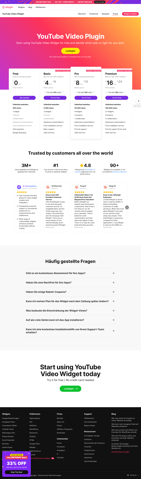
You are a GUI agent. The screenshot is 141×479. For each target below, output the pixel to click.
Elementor (34, 433)
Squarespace (35, 418)
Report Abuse (89, 425)
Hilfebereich (40, 7)
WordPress (34, 429)
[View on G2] (48, 187)
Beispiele (105, 14)
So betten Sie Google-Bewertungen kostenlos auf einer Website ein (124, 446)
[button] (14, 207)
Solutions (88, 439)
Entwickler (61, 433)
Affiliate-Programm (64, 429)
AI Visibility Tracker (92, 436)
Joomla (32, 455)
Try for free (55, 98)
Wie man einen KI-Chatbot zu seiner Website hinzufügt (123, 419)
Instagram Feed (8, 422)
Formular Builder (8, 451)
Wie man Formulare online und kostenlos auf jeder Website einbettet (123, 438)
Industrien (88, 458)
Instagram (61, 450)
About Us (60, 422)
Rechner (5, 444)
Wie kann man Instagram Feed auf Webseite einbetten (125, 425)
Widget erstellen (130, 14)
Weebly (32, 447)
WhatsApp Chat (8, 433)
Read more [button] (50, 227)
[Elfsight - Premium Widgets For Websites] (7, 7)
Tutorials (87, 447)
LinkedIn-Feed (7, 429)
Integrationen (89, 450)
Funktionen (93, 14)
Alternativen (89, 454)
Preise (115, 14)
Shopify (33, 436)
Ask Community (90, 422)
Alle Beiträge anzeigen (120, 452)
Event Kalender (8, 440)
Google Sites (35, 444)
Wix (31, 422)
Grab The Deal (16, 472)
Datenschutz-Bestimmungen (49, 475)
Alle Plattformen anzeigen (42, 458)
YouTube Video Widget (13, 14)
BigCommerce (35, 451)
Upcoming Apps (90, 461)
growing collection (119, 172)
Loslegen (70, 51)
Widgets (21, 7)
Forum (59, 443)
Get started (24, 98)
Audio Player (7, 447)
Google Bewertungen (10, 418)
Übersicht (82, 14)
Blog (30, 7)
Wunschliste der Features (94, 443)
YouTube (60, 458)
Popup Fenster (8, 436)
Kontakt (60, 418)
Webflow (33, 425)
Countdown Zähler (9, 425)
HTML (32, 440)
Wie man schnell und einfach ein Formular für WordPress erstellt (124, 431)
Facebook (61, 447)
